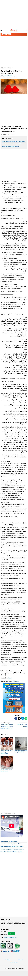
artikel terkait (15, 681)
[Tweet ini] (19, 718)
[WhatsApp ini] (25, 718)
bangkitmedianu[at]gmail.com (10, 937)
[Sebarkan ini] (15, 718)
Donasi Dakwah (14, 962)
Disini (10, 678)
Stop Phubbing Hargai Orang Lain (9, 841)
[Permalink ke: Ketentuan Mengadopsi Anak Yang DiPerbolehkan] (7, 743)
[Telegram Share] (22, 718)
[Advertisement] (14, 14)
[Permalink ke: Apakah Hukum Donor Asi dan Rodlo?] (7, 762)
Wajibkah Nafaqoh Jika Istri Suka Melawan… (12, 849)
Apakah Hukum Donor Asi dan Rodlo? (11, 146)
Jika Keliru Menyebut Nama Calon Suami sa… (12, 846)
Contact (7, 960)
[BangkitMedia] (13, 30)
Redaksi (20, 960)
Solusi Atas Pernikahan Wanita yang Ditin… (12, 851)
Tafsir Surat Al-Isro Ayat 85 (22, 724)
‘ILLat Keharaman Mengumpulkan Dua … (11, 843)
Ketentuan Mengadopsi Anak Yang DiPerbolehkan (13, 141)
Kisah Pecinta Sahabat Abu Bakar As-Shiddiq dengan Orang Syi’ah (7, 725)
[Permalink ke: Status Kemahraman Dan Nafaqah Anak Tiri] (21, 743)
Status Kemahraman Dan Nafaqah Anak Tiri (12, 144)
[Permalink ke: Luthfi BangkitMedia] (2, 76)
